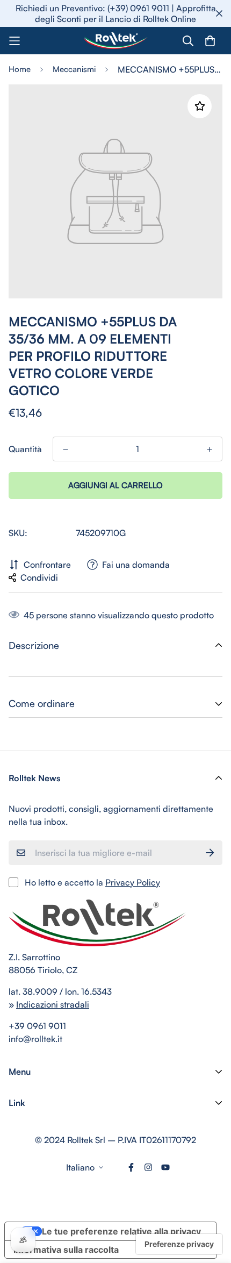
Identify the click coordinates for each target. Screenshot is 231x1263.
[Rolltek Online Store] (115, 40)
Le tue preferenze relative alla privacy (121, 1231)
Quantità (25, 449)
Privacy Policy (132, 882)
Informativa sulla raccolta (66, 1249)
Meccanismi (74, 69)
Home (20, 69)
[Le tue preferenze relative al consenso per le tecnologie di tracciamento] (179, 1244)
